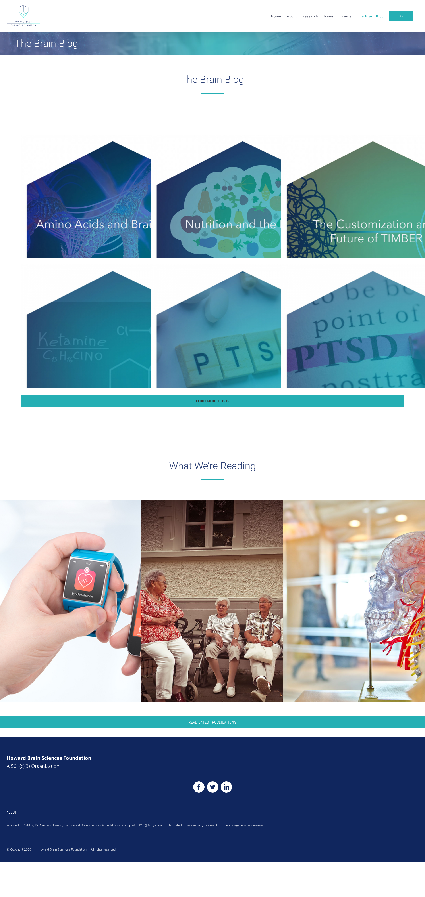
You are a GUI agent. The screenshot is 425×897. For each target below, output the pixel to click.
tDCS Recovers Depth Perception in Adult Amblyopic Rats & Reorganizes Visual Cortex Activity (389, 606)
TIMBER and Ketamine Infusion (115, 358)
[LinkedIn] (226, 787)
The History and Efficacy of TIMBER (245, 358)
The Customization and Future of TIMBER (375, 229)
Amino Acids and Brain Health (115, 229)
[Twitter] (212, 787)
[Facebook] (199, 787)
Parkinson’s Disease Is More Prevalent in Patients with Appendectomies (248, 606)
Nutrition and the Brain (245, 229)
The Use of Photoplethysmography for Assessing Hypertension (106, 606)
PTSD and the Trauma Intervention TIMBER (375, 358)
